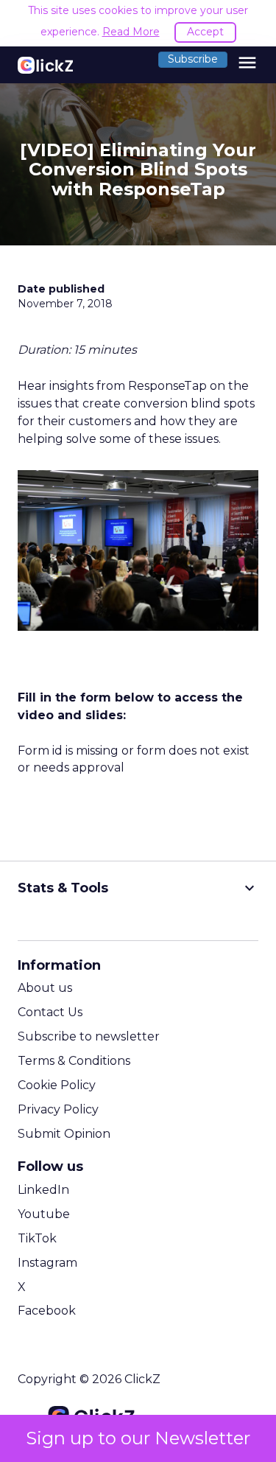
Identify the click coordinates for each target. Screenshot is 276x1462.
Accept (205, 31)
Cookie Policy (57, 1085)
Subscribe (193, 59)
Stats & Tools (138, 888)
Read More (131, 31)
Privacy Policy (58, 1109)
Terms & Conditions (74, 1061)
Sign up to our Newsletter (138, 1438)
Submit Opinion (64, 1134)
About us (45, 988)
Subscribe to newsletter (89, 1036)
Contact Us (50, 1012)
